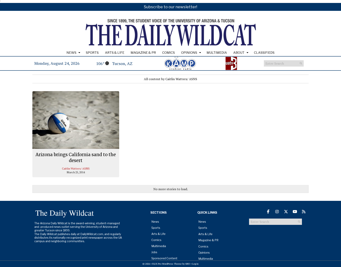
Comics (168, 53)
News (71, 53)
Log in (195, 263)
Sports (92, 53)
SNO (187, 263)
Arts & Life (114, 53)
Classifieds (264, 53)
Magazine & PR (143, 53)
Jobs (154, 252)
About (239, 53)
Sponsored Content (164, 258)
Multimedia (217, 53)
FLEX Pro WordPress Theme (167, 263)
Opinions (189, 53)
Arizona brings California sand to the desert (76, 157)
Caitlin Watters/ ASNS (76, 168)
